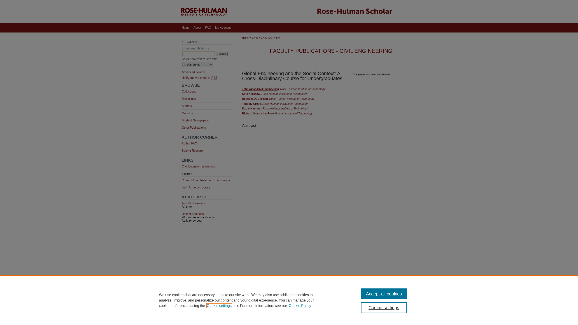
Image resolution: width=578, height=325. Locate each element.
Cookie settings (219, 306)
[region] (289, 300)
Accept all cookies (384, 293)
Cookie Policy (300, 306)
